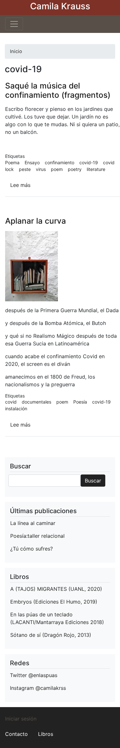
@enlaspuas (42, 675)
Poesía (80, 402)
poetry (75, 169)
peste (25, 169)
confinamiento (59, 162)
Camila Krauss (60, 6)
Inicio (16, 51)
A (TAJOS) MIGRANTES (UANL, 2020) (56, 589)
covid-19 (88, 162)
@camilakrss (51, 688)
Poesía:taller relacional (37, 536)
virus (41, 169)
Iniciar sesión (20, 718)
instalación (16, 408)
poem (57, 169)
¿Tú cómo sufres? (31, 548)
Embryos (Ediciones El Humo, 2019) (53, 601)
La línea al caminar (32, 523)
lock (9, 169)
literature (96, 169)
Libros (45, 734)
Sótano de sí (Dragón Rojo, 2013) (50, 635)
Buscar (93, 480)
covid (109, 162)
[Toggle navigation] (14, 24)
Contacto (16, 734)
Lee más (20, 185)
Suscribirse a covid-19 (12, 454)
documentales (36, 402)
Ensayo (32, 162)
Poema (12, 162)
